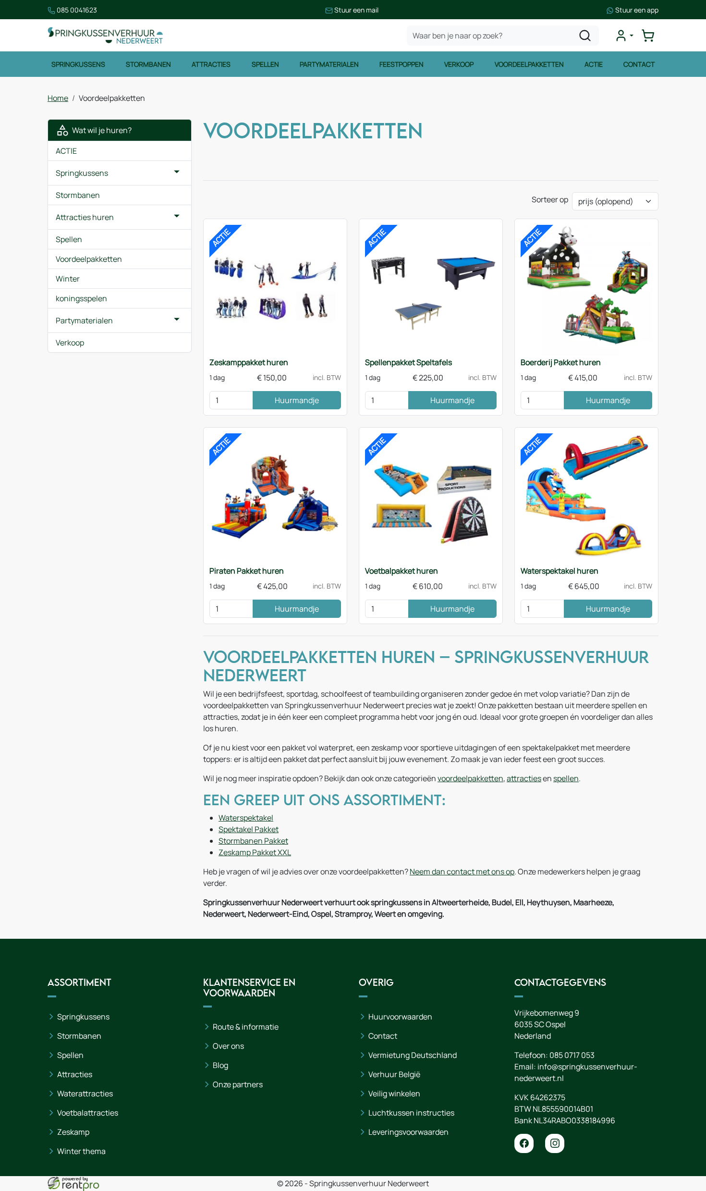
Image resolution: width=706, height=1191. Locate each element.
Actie (593, 64)
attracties (524, 778)
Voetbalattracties (87, 1112)
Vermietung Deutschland (412, 1055)
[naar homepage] (105, 35)
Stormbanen (148, 64)
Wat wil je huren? (100, 130)
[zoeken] (585, 35)
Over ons (228, 1046)
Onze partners (238, 1084)
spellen (566, 778)
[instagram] (554, 1143)
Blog (220, 1065)
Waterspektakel (246, 817)
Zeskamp (73, 1132)
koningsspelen (81, 298)
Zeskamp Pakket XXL (255, 852)
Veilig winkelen (394, 1093)
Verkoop (459, 64)
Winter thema (81, 1151)
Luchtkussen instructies (411, 1112)
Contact (639, 64)
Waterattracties (85, 1093)
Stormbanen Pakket (253, 840)
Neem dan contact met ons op (462, 871)
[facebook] (524, 1143)
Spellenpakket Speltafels (408, 362)
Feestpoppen (401, 64)
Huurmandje (297, 400)
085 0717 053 (572, 1055)
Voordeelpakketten (529, 64)
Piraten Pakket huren (246, 570)
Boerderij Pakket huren (561, 362)
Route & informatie (246, 1026)
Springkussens (78, 64)
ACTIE (66, 151)
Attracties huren (85, 217)
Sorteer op (550, 199)
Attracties (211, 64)
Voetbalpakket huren (401, 570)
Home (58, 98)
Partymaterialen (329, 64)
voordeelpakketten (470, 778)
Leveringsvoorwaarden (408, 1132)
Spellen (265, 64)
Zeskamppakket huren (248, 362)
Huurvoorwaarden (400, 1016)
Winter (68, 278)
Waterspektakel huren (559, 570)
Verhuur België (394, 1074)
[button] (176, 173)
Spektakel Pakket (249, 829)
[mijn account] (623, 35)
